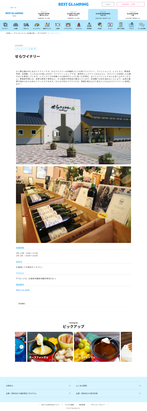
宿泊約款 (82, 405)
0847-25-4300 (23, 290)
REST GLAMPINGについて (50, 405)
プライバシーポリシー (98, 405)
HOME (8, 33)
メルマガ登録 (69, 405)
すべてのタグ (42, 33)
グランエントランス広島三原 (24, 33)
